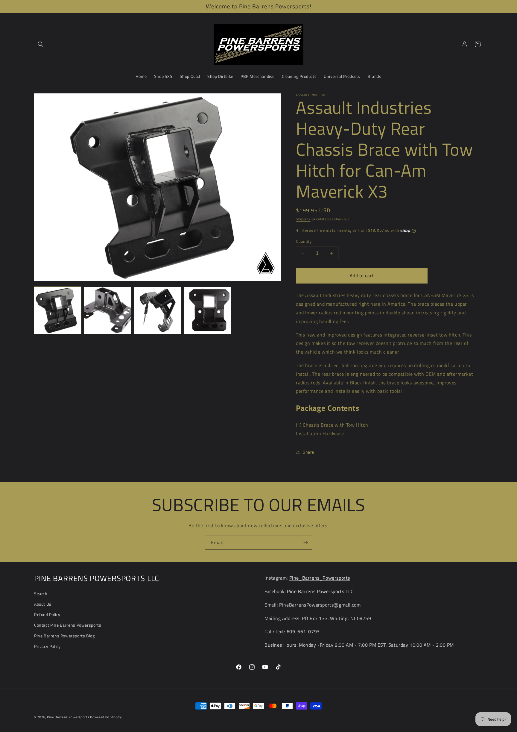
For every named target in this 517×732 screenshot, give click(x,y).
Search (41, 593)
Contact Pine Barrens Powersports (67, 625)
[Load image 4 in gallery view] (207, 310)
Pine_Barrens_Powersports (319, 577)
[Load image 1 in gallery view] (57, 310)
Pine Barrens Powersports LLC (320, 591)
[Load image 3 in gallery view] (157, 310)
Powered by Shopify (106, 717)
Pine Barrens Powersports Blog (64, 636)
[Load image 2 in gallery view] (107, 310)
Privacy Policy (47, 646)
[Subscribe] (305, 543)
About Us (42, 604)
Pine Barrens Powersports (68, 717)
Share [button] (308, 452)
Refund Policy (47, 614)
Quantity (303, 241)
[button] (40, 44)
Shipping (303, 219)
